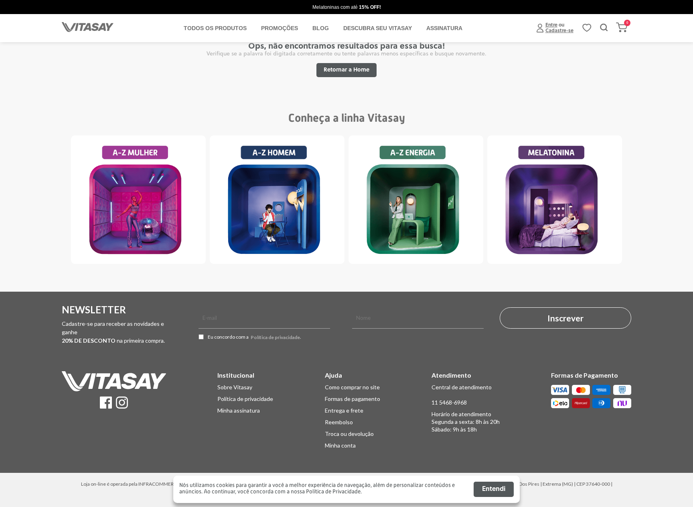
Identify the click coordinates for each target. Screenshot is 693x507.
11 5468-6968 (449, 402)
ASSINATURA (444, 28)
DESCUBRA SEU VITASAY (377, 28)
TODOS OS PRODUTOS (215, 28)
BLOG (320, 28)
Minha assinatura (238, 410)
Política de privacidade (275, 337)
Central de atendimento (462, 387)
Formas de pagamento (352, 398)
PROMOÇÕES (279, 28)
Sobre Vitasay (234, 387)
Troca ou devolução (349, 433)
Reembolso (339, 422)
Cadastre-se (559, 31)
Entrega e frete (344, 410)
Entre (551, 25)
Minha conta (340, 445)
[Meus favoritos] (587, 30)
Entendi (493, 489)
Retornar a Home (346, 70)
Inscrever (565, 318)
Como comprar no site (352, 387)
